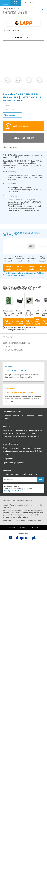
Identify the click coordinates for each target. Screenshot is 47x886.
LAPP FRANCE (29, 3)
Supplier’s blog (21, 430)
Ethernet (7, 346)
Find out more (10, 115)
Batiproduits (19, 463)
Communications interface (16, 343)
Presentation (10, 147)
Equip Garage (8, 463)
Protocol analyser (13, 350)
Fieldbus (6, 106)
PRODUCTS (21, 37)
